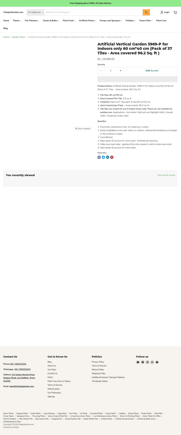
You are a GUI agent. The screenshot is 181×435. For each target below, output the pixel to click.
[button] (138, 79)
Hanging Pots (57, 419)
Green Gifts (145, 20)
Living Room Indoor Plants (80, 416)
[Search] (146, 12)
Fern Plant (73, 413)
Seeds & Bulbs (50, 20)
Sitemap (51, 396)
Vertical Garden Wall (73, 419)
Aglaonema (62, 413)
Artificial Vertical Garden (124, 419)
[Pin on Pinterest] (111, 157)
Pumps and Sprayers (110, 20)
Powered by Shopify (11, 427)
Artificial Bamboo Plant (12, 422)
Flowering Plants (38, 416)
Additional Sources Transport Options (108, 377)
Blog (5, 28)
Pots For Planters (9, 419)
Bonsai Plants (133, 413)
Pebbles (130, 20)
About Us (52, 365)
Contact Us (52, 373)
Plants (16, 20)
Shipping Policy (98, 373)
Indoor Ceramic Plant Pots (58, 416)
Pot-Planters (31, 20)
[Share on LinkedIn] (107, 157)
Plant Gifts (158, 413)
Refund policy (54, 389)
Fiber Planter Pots (26, 419)
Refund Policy (98, 369)
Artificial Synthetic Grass (146, 419)
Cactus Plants (110, 413)
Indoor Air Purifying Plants (130, 416)
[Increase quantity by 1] (120, 70)
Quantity (101, 65)
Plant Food (68, 20)
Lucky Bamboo (49, 413)
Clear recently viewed (166, 175)
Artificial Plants (87, 20)
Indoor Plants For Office (151, 416)
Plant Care (161, 20)
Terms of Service (55, 385)
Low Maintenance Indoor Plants (105, 416)
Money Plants (146, 413)
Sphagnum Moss (23, 416)
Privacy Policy (98, 362)
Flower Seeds (8, 416)
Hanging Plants (22, 413)
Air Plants (83, 413)
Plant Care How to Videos (59, 381)
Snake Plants (36, 413)
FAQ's (50, 377)
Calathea (122, 413)
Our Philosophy (54, 392)
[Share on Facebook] (99, 157)
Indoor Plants (8, 413)
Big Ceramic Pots (42, 419)
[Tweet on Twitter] (103, 157)
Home (6, 20)
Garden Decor (18, 37)
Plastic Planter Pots (90, 419)
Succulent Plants (96, 413)
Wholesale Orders (100, 381)
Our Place (52, 369)
